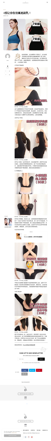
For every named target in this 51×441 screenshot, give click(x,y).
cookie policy (14, 432)
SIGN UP (41, 359)
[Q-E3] (25, 2)
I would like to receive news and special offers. (32, 362)
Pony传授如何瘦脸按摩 (29, 345)
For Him (38, 430)
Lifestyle (33, 430)
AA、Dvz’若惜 (24, 106)
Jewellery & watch (24, 430)
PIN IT (32, 87)
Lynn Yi (8, 60)
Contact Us (45, 430)
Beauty (4, 9)
